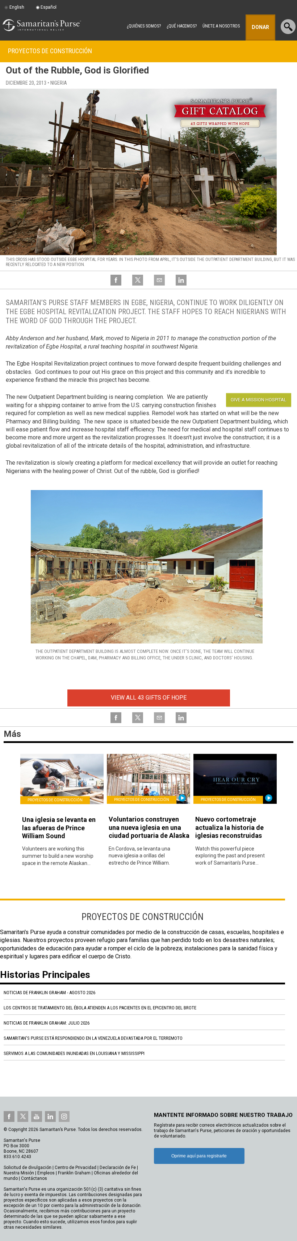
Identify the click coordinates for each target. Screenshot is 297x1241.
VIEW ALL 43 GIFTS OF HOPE (149, 697)
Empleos (46, 1172)
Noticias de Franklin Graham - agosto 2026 (49, 992)
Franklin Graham (74, 1172)
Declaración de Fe (118, 1167)
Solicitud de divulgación (27, 1167)
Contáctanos (34, 1178)
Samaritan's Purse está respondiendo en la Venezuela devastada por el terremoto (93, 1038)
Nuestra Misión (19, 1172)
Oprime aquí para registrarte (199, 1155)
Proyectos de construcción (50, 51)
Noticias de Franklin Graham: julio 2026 (46, 1023)
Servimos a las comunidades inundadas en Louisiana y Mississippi (74, 1053)
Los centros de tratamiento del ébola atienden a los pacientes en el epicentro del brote (100, 1007)
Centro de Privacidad (75, 1167)
